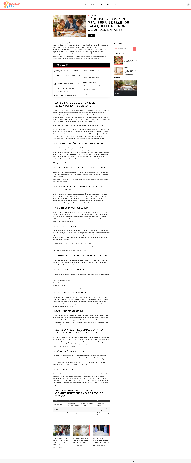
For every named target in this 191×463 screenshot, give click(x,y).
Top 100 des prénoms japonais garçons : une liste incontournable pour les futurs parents (130, 72)
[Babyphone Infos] (11, 4)
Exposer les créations (90, 89)
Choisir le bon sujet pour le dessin (65, 88)
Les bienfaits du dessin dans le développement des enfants (66, 71)
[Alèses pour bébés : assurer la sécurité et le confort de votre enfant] (101, 430)
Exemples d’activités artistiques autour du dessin (67, 79)
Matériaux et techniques (62, 91)
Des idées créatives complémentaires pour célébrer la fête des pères (94, 81)
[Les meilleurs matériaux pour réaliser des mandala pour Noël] (118, 60)
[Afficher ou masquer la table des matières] (88, 65)
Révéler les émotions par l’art (92, 85)
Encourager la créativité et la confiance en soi (68, 75)
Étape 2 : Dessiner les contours (92, 74)
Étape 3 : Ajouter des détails (91, 77)
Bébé (54, 447)
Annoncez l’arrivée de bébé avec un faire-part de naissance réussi (81, 440)
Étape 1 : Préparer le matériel (92, 70)
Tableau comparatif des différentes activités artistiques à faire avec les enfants (94, 93)
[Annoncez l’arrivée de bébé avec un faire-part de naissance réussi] (81, 430)
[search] (185, 4)
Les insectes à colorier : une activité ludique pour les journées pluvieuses (125, 90)
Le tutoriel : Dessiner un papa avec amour (65, 95)
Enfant (92, 35)
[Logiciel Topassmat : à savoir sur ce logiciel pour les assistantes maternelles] (61, 430)
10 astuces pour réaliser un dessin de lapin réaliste (81, 163)
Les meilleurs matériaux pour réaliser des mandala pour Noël (82, 125)
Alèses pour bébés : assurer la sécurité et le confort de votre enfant (101, 440)
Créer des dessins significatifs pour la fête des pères (66, 84)
